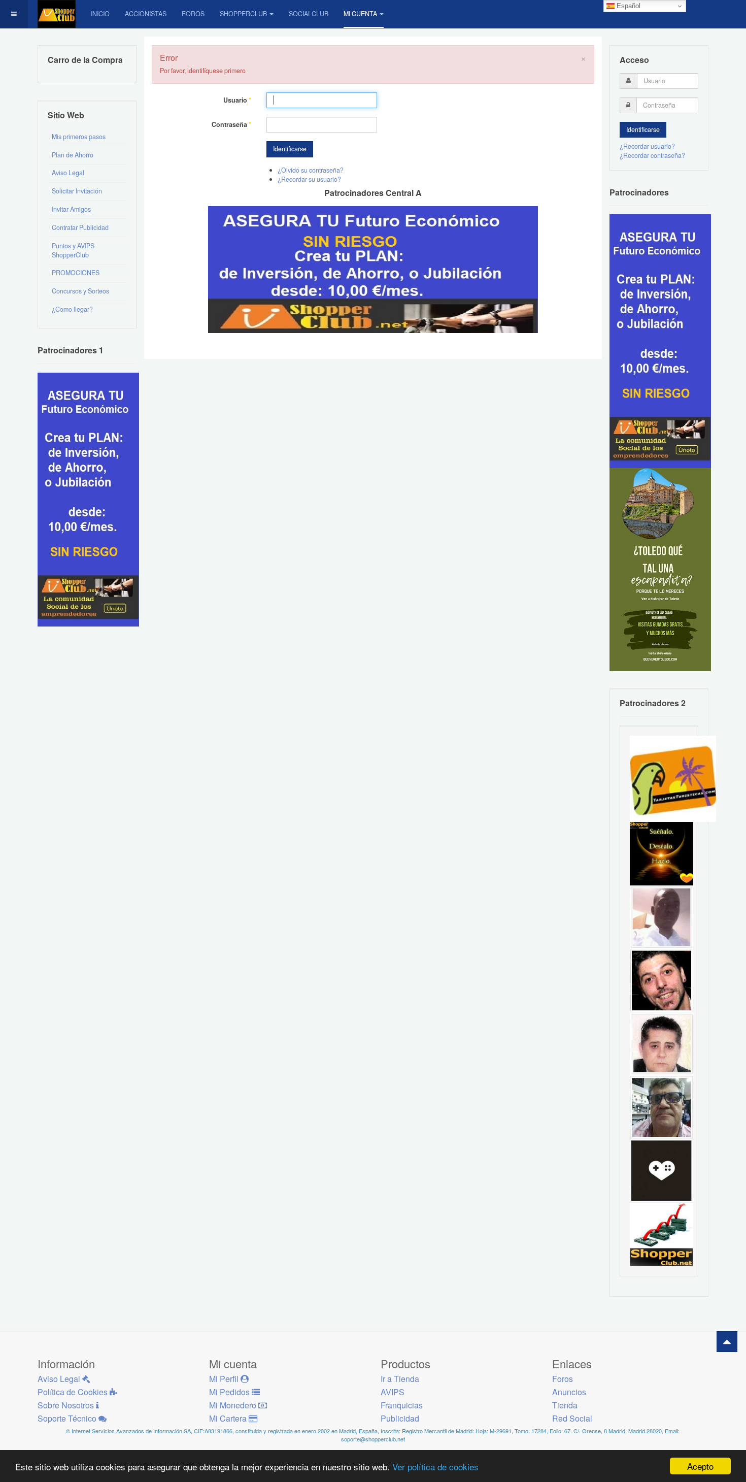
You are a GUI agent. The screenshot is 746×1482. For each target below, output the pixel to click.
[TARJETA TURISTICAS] (673, 777)
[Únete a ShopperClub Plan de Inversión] (373, 268)
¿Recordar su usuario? (309, 179)
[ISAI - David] (661, 1170)
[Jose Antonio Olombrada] (88, 498)
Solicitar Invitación (77, 190)
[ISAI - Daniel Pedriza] (661, 1106)
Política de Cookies (74, 1392)
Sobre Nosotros (67, 1405)
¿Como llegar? (72, 309)
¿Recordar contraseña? (652, 155)
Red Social (572, 1418)
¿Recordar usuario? (647, 146)
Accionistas (145, 13)
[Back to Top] (727, 1341)
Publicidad (400, 1418)
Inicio (100, 13)
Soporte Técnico (68, 1418)
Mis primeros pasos (79, 136)
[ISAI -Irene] (661, 853)
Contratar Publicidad (80, 227)
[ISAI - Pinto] (661, 916)
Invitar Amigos (71, 209)
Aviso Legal (68, 172)
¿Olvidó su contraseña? (311, 170)
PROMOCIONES (75, 272)
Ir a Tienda (400, 1379)
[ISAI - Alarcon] (661, 1043)
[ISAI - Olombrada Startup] (660, 340)
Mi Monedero (233, 1405)
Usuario (237, 100)
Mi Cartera (229, 1418)
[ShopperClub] (57, 14)
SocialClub (308, 13)
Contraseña (231, 124)
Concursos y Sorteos (80, 290)
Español (627, 6)
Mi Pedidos (230, 1392)
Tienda (565, 1405)
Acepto (700, 1466)
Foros (193, 13)
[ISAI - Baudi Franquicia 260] (661, 1233)
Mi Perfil (225, 1379)
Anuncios (569, 1392)
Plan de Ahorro (72, 154)
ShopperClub (243, 13)
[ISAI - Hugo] (661, 979)
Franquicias (402, 1405)
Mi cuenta (360, 13)
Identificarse (290, 148)
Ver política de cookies (435, 1466)
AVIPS (392, 1392)
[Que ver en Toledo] (660, 569)
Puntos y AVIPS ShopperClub (73, 250)
